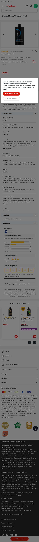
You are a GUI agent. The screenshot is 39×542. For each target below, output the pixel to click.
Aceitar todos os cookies (11, 93)
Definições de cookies (11, 98)
